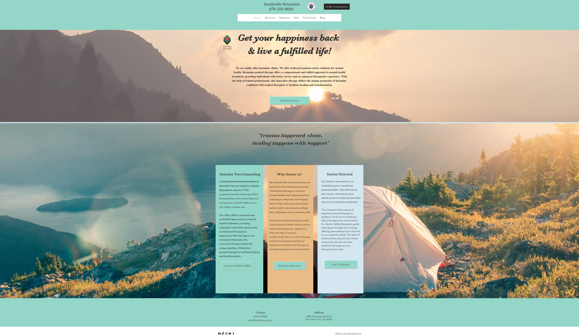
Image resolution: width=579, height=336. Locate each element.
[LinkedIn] (219, 333)
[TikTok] (223, 333)
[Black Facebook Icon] (233, 333)
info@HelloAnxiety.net (260, 320)
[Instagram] (226, 333)
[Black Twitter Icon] (229, 333)
